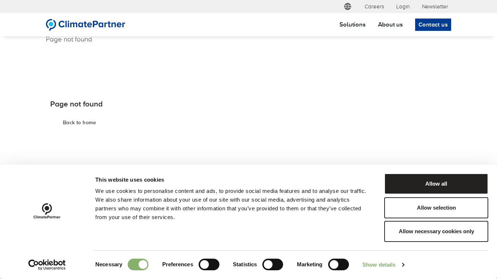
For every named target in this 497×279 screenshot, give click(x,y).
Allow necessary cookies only (436, 231)
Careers (374, 6)
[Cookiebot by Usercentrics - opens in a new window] (47, 264)
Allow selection (436, 208)
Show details (378, 265)
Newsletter (435, 6)
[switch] (209, 264)
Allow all (436, 184)
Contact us (433, 24)
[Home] (86, 25)
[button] (347, 6)
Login (403, 6)
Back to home (79, 122)
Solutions (352, 24)
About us (390, 24)
